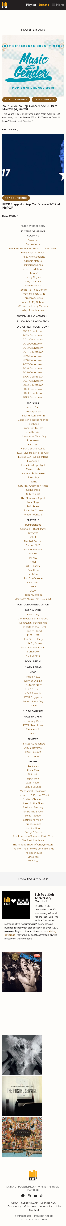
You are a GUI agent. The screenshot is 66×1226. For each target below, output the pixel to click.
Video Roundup (33, 514)
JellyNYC (33, 553)
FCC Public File (30, 1219)
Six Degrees (33, 489)
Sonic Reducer (33, 815)
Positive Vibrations (33, 799)
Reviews (33, 739)
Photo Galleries (33, 711)
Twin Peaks (33, 506)
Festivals (33, 520)
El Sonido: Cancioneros (33, 321)
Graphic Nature (33, 260)
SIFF (33, 586)
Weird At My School (33, 302)
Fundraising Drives (33, 721)
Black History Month (33, 415)
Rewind (33, 481)
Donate (44, 4)
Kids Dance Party (33, 639)
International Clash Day (33, 436)
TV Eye (33, 705)
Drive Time (33, 770)
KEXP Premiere (33, 689)
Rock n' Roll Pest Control (33, 289)
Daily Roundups (33, 680)
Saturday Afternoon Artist (33, 485)
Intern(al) (33, 273)
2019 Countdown (33, 372)
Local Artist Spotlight (33, 465)
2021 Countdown (33, 380)
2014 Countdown (33, 351)
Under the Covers (33, 510)
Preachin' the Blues (33, 803)
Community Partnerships (33, 622)
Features (33, 403)
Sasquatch (33, 582)
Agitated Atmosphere (33, 743)
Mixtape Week (33, 666)
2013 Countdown (33, 347)
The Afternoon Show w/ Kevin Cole (33, 836)
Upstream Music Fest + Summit (33, 598)
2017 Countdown (33, 364)
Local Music (33, 661)
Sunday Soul (33, 828)
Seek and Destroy (33, 807)
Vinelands (33, 856)
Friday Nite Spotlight (33, 256)
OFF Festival (33, 565)
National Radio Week (33, 473)
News (33, 672)
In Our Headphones (33, 269)
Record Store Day (33, 701)
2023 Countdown (33, 389)
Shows (33, 761)
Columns (33, 235)
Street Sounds (33, 823)
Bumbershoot (33, 524)
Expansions (33, 778)
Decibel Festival (33, 541)
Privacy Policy (43, 1216)
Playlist (31, 4)
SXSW (33, 590)
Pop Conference (16, 99)
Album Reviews (33, 747)
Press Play (33, 477)
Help (45, 1219)
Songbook (33, 651)
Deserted (33, 240)
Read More (9, 129)
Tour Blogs (33, 502)
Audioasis (33, 766)
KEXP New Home (33, 725)
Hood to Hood (33, 630)
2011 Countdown (33, 339)
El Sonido (33, 774)
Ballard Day (33, 614)
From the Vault (33, 432)
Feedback (33, 423)
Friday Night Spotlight (33, 252)
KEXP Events (33, 610)
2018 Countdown (33, 368)
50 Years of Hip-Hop (33, 231)
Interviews (33, 440)
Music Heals (33, 469)
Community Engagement (33, 316)
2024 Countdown (33, 393)
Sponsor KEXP (49, 1202)
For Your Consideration (33, 604)
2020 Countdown (33, 376)
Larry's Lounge (33, 786)
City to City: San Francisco (33, 618)
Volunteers (30, 1206)
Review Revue (33, 285)
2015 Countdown (33, 356)
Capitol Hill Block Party (33, 528)
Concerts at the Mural (33, 626)
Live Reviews (33, 756)
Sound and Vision (33, 819)
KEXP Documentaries (33, 448)
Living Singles (33, 277)
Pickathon (33, 570)
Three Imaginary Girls (33, 293)
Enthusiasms (33, 244)
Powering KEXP (33, 716)
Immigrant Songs (33, 264)
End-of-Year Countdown (32, 326)
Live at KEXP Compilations (33, 456)
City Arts (33, 532)
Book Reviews (33, 751)
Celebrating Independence (33, 419)
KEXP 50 (33, 444)
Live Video (33, 460)
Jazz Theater (33, 782)
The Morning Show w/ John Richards (33, 848)
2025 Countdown (33, 397)
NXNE (33, 561)
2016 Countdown (33, 360)
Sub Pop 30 (33, 493)
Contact (34, 1210)
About (14, 1202)
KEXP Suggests (44, 99)
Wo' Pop (33, 861)
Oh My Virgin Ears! (33, 281)
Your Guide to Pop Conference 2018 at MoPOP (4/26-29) (30, 107)
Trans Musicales (33, 594)
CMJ (33, 537)
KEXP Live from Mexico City (33, 452)
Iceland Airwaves (33, 549)
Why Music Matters (33, 310)
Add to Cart (33, 407)
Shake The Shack (33, 811)
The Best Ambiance (33, 840)
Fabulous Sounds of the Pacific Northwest (33, 248)
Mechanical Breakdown (33, 790)
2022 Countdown (33, 384)
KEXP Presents (33, 693)
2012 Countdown (33, 343)
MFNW (33, 557)
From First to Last (33, 427)
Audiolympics (33, 411)
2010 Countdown (33, 335)
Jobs (58, 1206)
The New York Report (33, 498)
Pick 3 (33, 733)
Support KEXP (29, 1202)
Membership (33, 729)
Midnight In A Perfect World (33, 795)
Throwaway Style (33, 297)
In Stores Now (33, 684)
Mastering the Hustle (33, 647)
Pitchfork (33, 574)
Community (14, 1206)
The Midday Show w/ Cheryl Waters (33, 844)
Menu (59, 4)
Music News (33, 676)
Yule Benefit (33, 655)
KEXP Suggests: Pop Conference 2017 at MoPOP (31, 206)
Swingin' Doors (33, 832)
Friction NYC (33, 545)
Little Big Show (33, 643)
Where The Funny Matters (33, 306)
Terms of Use (23, 1216)
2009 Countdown (33, 331)
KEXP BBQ (33, 635)
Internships (45, 1206)
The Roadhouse (33, 852)
